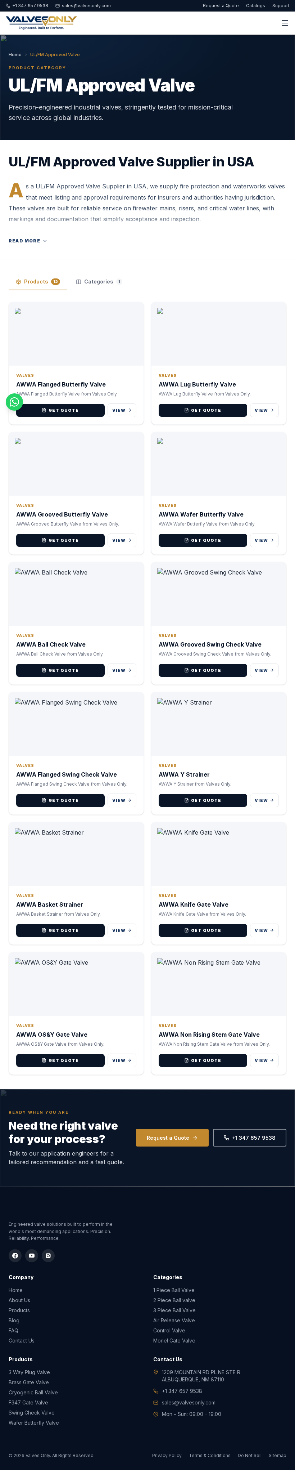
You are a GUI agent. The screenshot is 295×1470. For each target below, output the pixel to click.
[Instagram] (48, 1255)
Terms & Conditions (210, 1455)
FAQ (13, 1330)
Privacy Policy (167, 1455)
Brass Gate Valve (29, 1382)
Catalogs (255, 5)
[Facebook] (15, 1255)
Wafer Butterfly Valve (34, 1423)
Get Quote (64, 410)
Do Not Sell (250, 1455)
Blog (14, 1320)
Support (280, 5)
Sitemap (277, 1455)
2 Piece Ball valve (174, 1300)
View (119, 410)
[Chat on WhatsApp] (14, 402)
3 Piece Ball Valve (174, 1310)
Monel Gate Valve (174, 1340)
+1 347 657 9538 (30, 5)
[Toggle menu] (285, 23)
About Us (19, 1300)
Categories (102, 281)
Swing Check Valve (32, 1412)
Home (15, 54)
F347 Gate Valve (28, 1402)
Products (41, 281)
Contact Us (22, 1340)
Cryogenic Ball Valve (33, 1392)
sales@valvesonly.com (86, 5)
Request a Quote (221, 5)
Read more (24, 240)
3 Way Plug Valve (29, 1372)
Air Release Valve (174, 1320)
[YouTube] (31, 1255)
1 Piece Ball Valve (174, 1290)
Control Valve (169, 1330)
